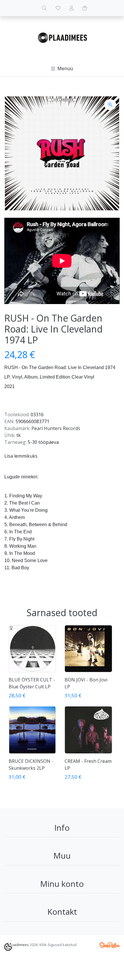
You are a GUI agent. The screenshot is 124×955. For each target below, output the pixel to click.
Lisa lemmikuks (20, 456)
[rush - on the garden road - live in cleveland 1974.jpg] (62, 153)
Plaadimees (19, 944)
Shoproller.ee (109, 945)
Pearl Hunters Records (55, 428)
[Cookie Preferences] (8, 947)
